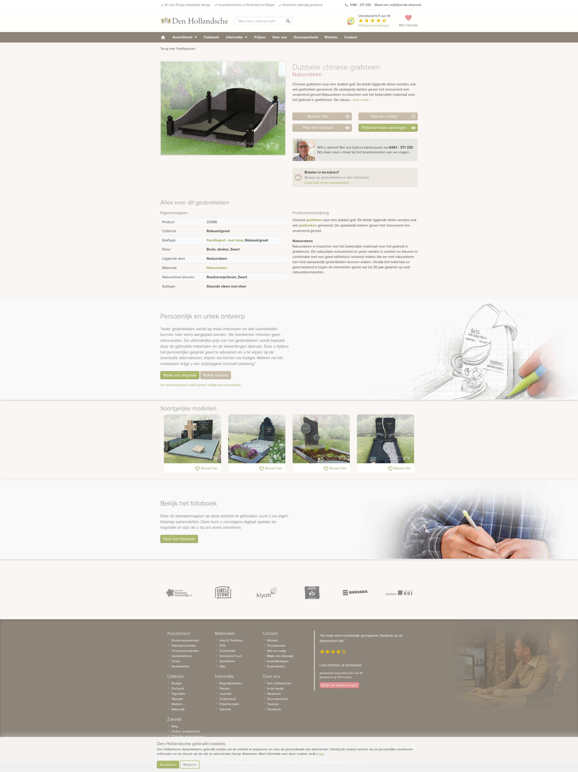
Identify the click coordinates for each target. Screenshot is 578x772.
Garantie (225, 709)
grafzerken (308, 225)
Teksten (224, 688)
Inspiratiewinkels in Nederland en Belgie (247, 4)
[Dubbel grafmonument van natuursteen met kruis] (192, 438)
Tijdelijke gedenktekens (188, 736)
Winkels (331, 37)
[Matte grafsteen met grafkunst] (321, 438)
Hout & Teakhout (231, 640)
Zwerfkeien (227, 661)
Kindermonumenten (185, 640)
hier (321, 753)
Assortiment (182, 37)
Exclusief (178, 688)
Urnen (176, 661)
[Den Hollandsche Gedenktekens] (194, 20)
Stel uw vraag (276, 650)
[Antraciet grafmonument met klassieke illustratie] (385, 438)
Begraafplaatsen (230, 683)
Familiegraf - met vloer (225, 240)
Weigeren (189, 764)
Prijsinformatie (229, 704)
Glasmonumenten (184, 645)
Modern (177, 704)
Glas (222, 666)
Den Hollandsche (279, 683)
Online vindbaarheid (186, 731)
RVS (222, 645)
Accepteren (168, 764)
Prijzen (260, 37)
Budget (177, 683)
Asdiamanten (181, 666)
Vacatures (274, 693)
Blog (175, 726)
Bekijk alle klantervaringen (339, 685)
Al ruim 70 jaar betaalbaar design (188, 4)
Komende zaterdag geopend (303, 4)
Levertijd (225, 693)
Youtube (273, 704)
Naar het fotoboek (179, 539)
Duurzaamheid (306, 37)
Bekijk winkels (215, 375)
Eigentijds (178, 693)
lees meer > (362, 99)
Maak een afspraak (179, 375)
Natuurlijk (178, 709)
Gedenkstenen (182, 656)
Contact (350, 37)
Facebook (274, 709)
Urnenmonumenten (185, 650)
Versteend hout (230, 656)
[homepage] (163, 37)
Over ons (279, 37)
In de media (275, 688)
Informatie (235, 37)
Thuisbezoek (276, 645)
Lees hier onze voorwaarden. (327, 182)
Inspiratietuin (276, 666)
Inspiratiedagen (278, 661)
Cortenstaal (227, 650)
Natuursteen (217, 267)
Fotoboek (211, 37)
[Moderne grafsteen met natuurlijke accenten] (256, 438)
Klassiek (177, 699)
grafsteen (314, 219)
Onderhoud (227, 699)
